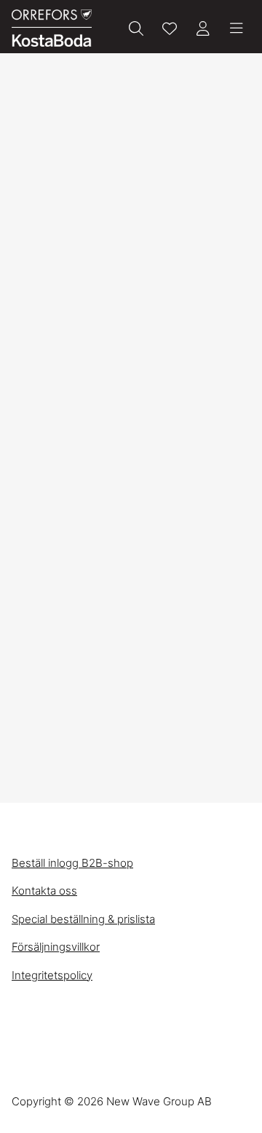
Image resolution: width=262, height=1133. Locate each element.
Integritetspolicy (52, 975)
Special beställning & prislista (83, 919)
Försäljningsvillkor (56, 947)
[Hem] (52, 28)
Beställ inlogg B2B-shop (72, 863)
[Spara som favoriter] (169, 28)
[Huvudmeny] (236, 28)
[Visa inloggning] (203, 28)
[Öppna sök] (136, 28)
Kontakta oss (44, 891)
